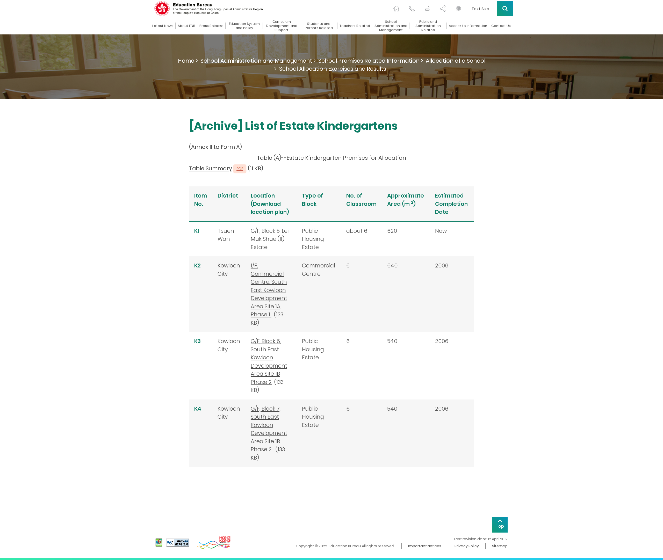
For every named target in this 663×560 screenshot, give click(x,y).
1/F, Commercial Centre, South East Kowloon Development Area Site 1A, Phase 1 (269, 290)
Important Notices (424, 546)
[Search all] (505, 8)
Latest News (163, 26)
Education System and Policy (244, 26)
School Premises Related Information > (370, 60)
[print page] (427, 8)
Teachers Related (355, 26)
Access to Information (468, 26)
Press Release (211, 26)
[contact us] (411, 8)
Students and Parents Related (319, 26)
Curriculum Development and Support (281, 26)
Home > (188, 60)
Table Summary (210, 168)
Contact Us (501, 26)
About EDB (186, 26)
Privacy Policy (467, 546)
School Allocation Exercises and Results (332, 68)
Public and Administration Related (428, 26)
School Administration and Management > (258, 60)
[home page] (396, 8)
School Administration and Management (390, 26)
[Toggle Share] (442, 8)
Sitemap (500, 546)
